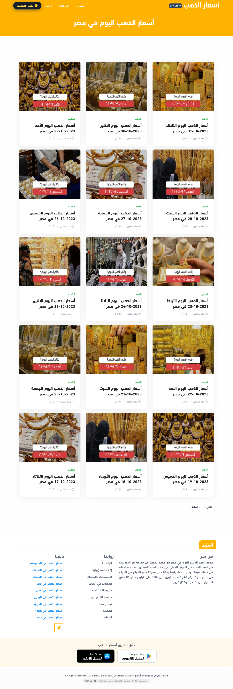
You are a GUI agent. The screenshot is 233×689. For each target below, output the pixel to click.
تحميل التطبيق (25, 5)
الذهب (48, 5)
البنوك (108, 617)
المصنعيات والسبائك (99, 576)
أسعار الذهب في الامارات (47, 570)
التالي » (208, 507)
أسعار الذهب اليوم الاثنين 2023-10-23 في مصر (54, 303)
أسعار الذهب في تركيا (49, 617)
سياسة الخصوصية (101, 597)
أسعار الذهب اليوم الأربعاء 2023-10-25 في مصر (186, 303)
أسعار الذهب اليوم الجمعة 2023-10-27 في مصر (120, 215)
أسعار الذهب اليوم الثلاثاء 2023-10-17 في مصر (54, 478)
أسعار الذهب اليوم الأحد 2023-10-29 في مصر (55, 128)
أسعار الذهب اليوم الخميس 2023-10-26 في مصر (52, 215)
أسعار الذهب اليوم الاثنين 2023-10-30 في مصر (121, 128)
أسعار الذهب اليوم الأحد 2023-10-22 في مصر (188, 391)
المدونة (107, 610)
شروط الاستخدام (102, 590)
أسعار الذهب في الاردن (48, 610)
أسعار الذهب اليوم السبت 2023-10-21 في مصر (120, 391)
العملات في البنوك (100, 583)
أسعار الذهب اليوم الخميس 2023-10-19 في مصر (185, 478)
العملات (64, 5)
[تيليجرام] (58, 627)
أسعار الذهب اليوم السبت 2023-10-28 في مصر (187, 215)
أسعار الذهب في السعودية (46, 563)
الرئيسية (80, 5)
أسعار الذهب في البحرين (48, 597)
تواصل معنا (105, 604)
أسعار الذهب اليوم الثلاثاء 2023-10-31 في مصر (187, 128)
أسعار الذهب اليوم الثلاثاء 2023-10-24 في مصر (120, 303)
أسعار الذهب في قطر (49, 583)
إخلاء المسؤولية (102, 570)
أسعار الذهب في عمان (49, 590)
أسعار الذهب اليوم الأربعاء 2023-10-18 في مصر (120, 478)
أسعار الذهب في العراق (48, 604)
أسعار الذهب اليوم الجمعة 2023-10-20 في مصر (53, 391)
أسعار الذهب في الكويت (47, 576)
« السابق (195, 507)
